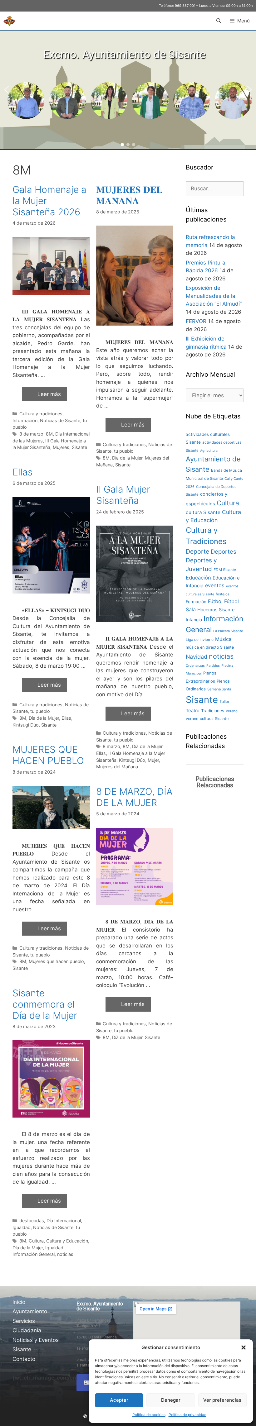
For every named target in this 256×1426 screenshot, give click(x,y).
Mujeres (61, 447)
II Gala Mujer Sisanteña (123, 495)
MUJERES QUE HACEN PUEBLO (48, 755)
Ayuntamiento (29, 1311)
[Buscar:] (215, 188)
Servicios (23, 1321)
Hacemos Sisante (215, 610)
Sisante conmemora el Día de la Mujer (44, 1004)
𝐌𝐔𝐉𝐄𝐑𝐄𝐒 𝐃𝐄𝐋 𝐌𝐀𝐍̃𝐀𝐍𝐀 (129, 195)
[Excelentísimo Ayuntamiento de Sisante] (9, 21)
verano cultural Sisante (207, 718)
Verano (232, 711)
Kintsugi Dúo (25, 724)
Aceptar (119, 1400)
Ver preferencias (222, 1400)
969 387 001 (185, 5)
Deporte (197, 551)
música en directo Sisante (210, 647)
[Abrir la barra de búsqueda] (218, 21)
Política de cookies (148, 1414)
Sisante (79, 447)
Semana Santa (219, 689)
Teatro (192, 710)
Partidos (213, 666)
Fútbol (215, 601)
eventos (214, 585)
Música (223, 639)
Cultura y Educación (67, 1240)
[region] (128, 90)
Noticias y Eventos (35, 1340)
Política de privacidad (187, 1414)
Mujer (153, 760)
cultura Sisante (203, 512)
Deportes (223, 551)
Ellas (22, 472)
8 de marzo (31, 433)
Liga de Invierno (200, 639)
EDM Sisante (225, 569)
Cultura (36, 1240)
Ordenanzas (195, 666)
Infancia (194, 619)
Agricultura (209, 451)
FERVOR (196, 321)
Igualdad (21, 1227)
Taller (224, 701)
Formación (196, 601)
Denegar (170, 1400)
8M (49, 433)
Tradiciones (212, 710)
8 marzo (111, 746)
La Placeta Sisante (228, 631)
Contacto (23, 1359)
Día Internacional (64, 1220)
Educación (198, 578)
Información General (33, 1254)
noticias (65, 1254)
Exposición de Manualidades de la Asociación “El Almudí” (214, 296)
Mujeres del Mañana (117, 766)
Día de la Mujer (127, 457)
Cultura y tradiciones (40, 413)
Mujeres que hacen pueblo (56, 961)
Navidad (196, 656)
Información (24, 420)
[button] (243, 1347)
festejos (222, 594)
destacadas (31, 1220)
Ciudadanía (26, 1330)
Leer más (49, 394)
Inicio (18, 1302)
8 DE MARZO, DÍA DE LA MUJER (134, 797)
